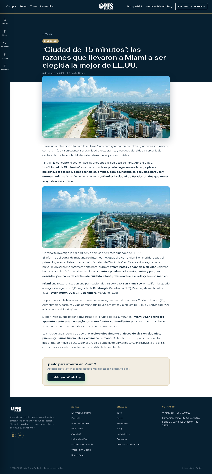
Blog (170, 6)
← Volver (47, 34)
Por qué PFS (134, 6)
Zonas (34, 6)
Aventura (76, 434)
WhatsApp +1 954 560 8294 (177, 412)
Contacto (122, 439)
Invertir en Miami (155, 6)
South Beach (78, 455)
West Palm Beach (81, 449)
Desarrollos (47, 6)
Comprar (11, 6)
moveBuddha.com (114, 257)
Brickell (75, 418)
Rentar (23, 6)
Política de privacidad (128, 444)
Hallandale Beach (80, 439)
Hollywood (77, 428)
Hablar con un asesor (191, 6)
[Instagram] (13, 435)
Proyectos (122, 423)
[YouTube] (21, 435)
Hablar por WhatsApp (66, 377)
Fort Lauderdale (80, 423)
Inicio (120, 412)
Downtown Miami (81, 412)
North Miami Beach (82, 444)
